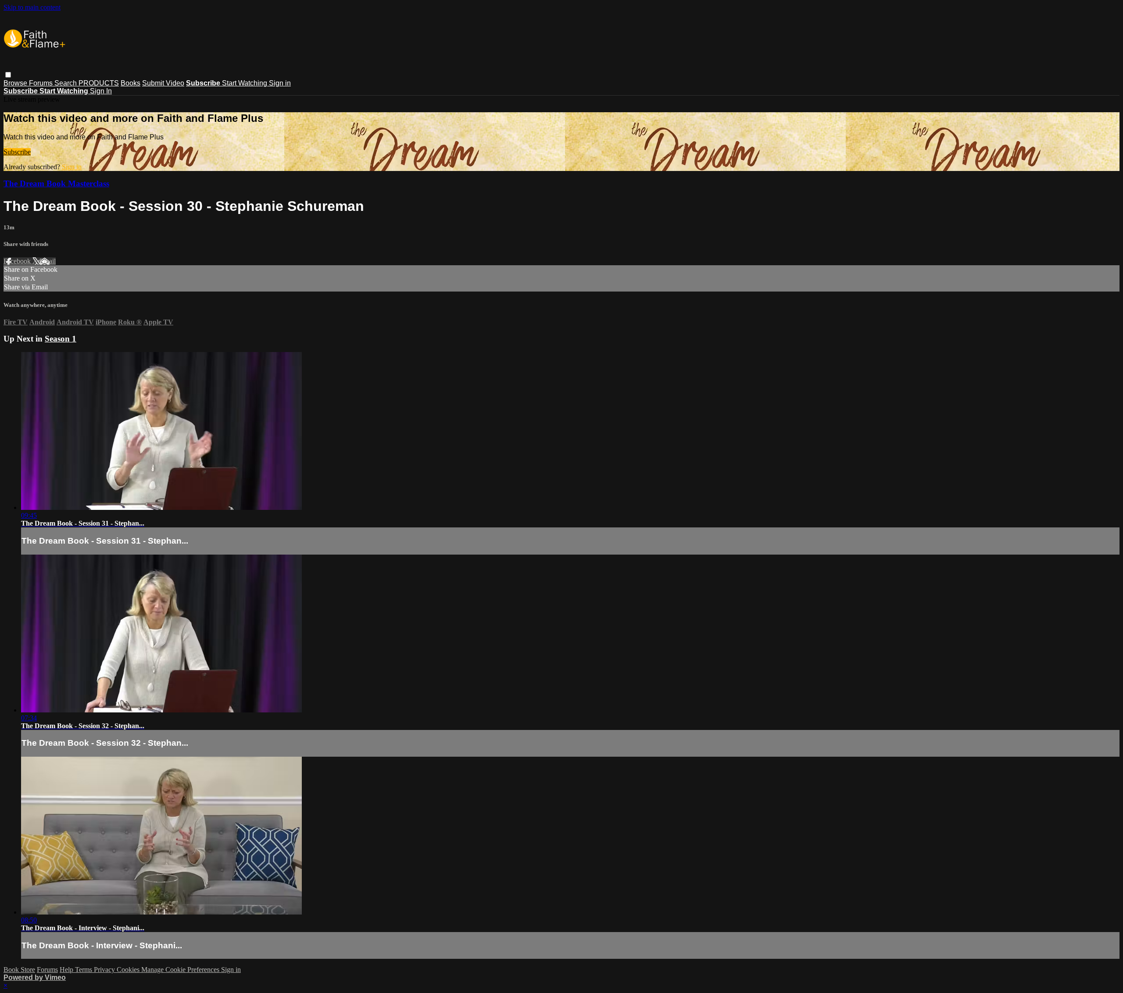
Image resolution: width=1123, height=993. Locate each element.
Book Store (19, 969)
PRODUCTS (99, 83)
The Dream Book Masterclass (56, 183)
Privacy (105, 969)
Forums (41, 83)
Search (66, 83)
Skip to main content (32, 7)
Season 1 (60, 338)
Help (67, 969)
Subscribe (17, 152)
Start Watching (245, 83)
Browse (16, 83)
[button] (8, 75)
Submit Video (163, 83)
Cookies (129, 969)
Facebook (18, 261)
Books (130, 83)
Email (47, 261)
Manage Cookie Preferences (181, 969)
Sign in (280, 83)
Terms (84, 969)
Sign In (101, 91)
